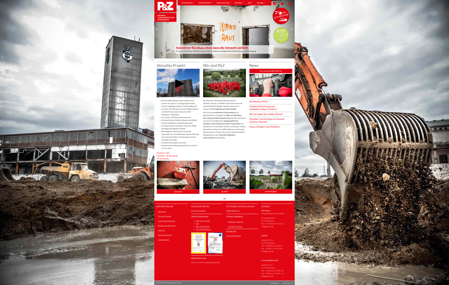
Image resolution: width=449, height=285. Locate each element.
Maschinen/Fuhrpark (166, 221)
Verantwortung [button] (223, 3)
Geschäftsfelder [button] (204, 3)
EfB (197, 223)
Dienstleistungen (165, 235)
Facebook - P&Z (163, 153)
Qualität (224, 191)
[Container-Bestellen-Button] (281, 35)
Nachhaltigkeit (271, 191)
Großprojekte (163, 239)
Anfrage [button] (260, 3)
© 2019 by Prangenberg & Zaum (169, 282)
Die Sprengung (162, 158)
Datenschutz (287, 283)
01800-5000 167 (233, 210)
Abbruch (161, 230)
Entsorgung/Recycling (167, 225)
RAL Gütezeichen (203, 226)
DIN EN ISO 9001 (203, 221)
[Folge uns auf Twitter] (282, 3)
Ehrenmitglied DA (198, 210)
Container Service (235, 226)
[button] (156, 29)
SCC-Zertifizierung (203, 229)
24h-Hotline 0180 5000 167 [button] (271, 71)
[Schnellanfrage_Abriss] (281, 16)
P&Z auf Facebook (233, 236)
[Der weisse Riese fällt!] (178, 83)
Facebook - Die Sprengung (167, 156)
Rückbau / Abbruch (235, 222)
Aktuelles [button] (238, 3)
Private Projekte (164, 216)
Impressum (274, 283)
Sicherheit (178, 191)
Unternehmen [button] (187, 3)
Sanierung (162, 211)
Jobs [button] (250, 3)
